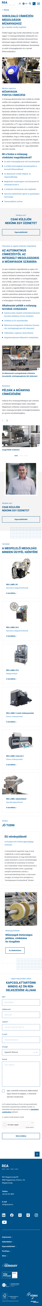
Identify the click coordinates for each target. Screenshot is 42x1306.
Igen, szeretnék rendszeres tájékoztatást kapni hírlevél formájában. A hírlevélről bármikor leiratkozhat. (22, 1094)
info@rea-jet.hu (7, 1204)
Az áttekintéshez (15, 950)
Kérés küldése (21, 1136)
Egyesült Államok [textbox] (11, 1052)
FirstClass (5, 1251)
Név (3, 997)
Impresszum (6, 1237)
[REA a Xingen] (28, 1215)
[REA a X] (20, 1215)
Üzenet (4, 1059)
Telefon (4, 1022)
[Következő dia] (7, 420)
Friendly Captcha (30, 1127)
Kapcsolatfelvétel (21, 232)
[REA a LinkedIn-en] (3, 1215)
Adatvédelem (7, 1242)
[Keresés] (30, 3)
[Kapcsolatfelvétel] (37, 1154)
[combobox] (21, 1052)
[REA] (8, 3)
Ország (4, 1047)
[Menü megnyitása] (38, 3)
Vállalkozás (6, 1009)
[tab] (16, 456)
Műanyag (6, 10)
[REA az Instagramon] (36, 1215)
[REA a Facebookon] (11, 1215)
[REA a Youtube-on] (4, 1222)
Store (4, 1256)
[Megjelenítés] (21, 358)
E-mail (4, 1034)
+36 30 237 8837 (8, 1194)
